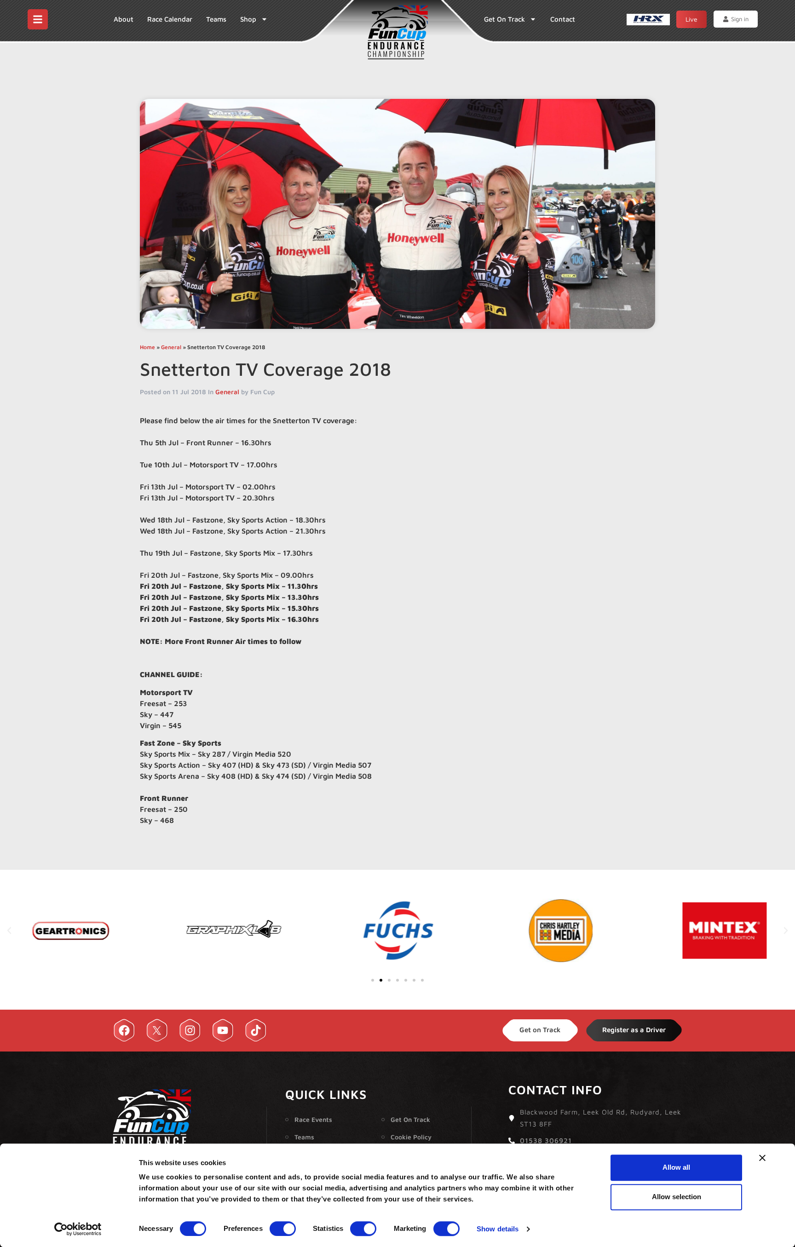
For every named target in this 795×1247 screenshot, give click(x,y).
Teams (216, 19)
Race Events (313, 1119)
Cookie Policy (411, 1137)
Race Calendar (169, 19)
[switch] (283, 1228)
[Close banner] (762, 1158)
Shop (248, 19)
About (123, 19)
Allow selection (676, 1197)
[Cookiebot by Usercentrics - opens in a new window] (78, 1229)
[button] (9, 930)
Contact (562, 19)
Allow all (676, 1167)
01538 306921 (546, 1140)
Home (147, 347)
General (171, 347)
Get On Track (504, 19)
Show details (497, 1229)
